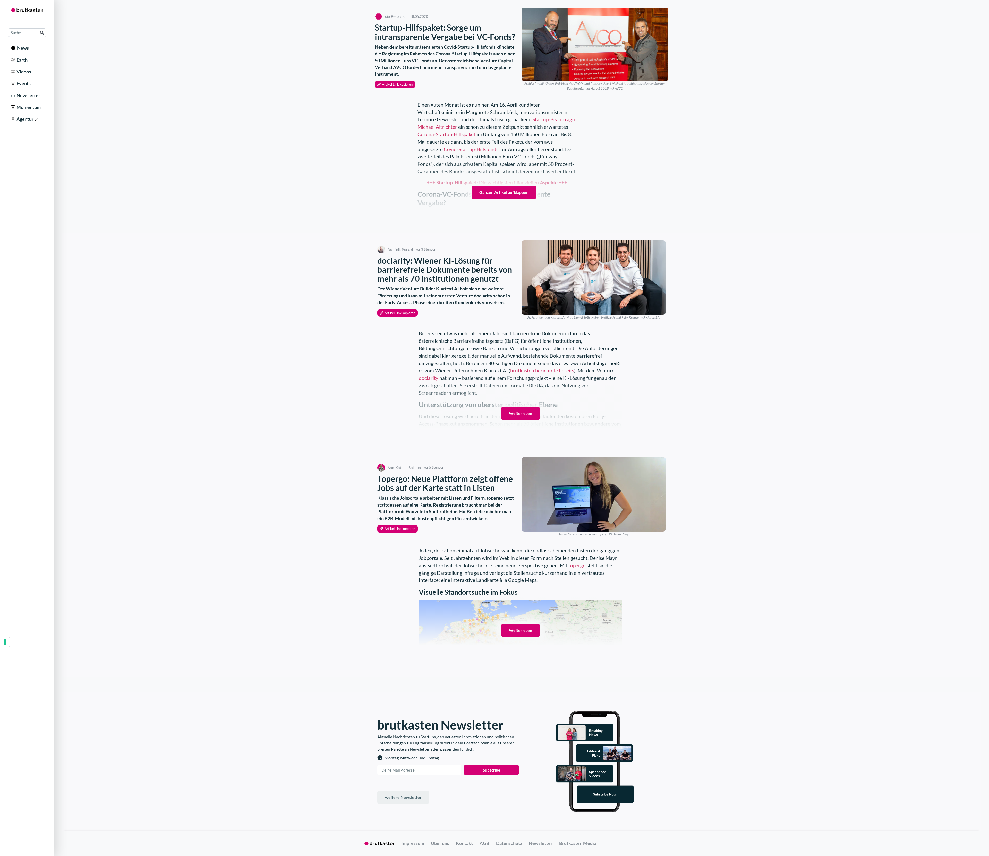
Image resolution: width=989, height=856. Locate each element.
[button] (395, 85)
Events (23, 83)
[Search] (42, 33)
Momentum (28, 107)
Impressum (412, 843)
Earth (21, 60)
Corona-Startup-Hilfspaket (446, 134)
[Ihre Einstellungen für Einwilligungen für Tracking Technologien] (5, 642)
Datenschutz (509, 843)
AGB (484, 843)
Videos (23, 71)
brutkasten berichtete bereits (542, 370)
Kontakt (464, 843)
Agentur (24, 119)
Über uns (440, 843)
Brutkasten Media (577, 843)
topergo (577, 565)
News (22, 48)
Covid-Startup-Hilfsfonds (471, 149)
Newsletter (27, 95)
